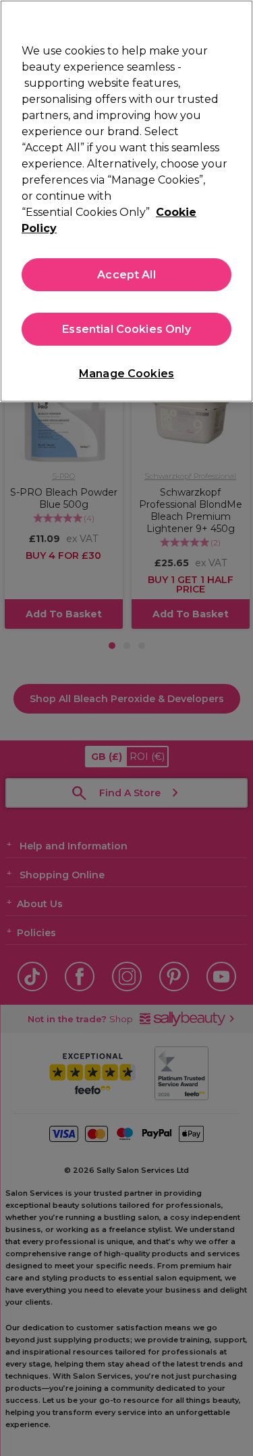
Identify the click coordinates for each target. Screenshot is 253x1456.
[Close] (237, 19)
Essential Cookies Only (126, 329)
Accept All (126, 274)
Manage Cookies (126, 373)
